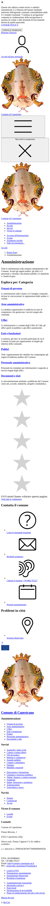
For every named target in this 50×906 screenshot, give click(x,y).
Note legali (11, 888)
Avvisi (9, 803)
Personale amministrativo (18, 736)
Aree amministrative (15, 726)
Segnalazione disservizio (17, 875)
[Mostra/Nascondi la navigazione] (23, 127)
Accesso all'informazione (18, 235)
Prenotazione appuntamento (19, 873)
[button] (14, 223)
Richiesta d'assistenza (16, 878)
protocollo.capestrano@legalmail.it (21, 866)
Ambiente (11, 780)
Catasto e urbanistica (16, 762)
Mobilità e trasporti (15, 767)
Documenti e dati (14, 739)
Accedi (4, 248)
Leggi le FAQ (13, 870)
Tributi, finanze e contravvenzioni (21, 777)
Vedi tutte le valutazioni (11, 499)
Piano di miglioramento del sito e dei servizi (26, 893)
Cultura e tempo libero (16, 752)
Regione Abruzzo (9, 32)
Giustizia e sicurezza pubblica (20, 775)
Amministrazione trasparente (19, 883)
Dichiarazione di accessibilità (19, 890)
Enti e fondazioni (14, 731)
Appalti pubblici (14, 760)
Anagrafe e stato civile (16, 750)
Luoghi (10, 814)
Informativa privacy (15, 885)
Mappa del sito (7, 898)
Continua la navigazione (11, 30)
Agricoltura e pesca (15, 787)
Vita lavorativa (13, 755)
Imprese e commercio (16, 757)
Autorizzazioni (13, 785)
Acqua (9, 238)
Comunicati (12, 800)
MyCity (6, 902)
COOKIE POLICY (9, 25)
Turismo (10, 765)
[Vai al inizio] (2, 643)
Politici (10, 734)
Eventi (9, 816)
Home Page (12, 252)
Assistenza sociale (14, 240)
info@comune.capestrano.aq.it (20, 863)
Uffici (9, 729)
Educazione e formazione (18, 772)
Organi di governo (15, 724)
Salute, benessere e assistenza (19, 782)
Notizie (10, 798)
